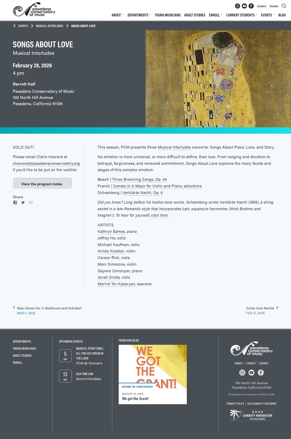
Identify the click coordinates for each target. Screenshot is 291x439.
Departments (22, 341)
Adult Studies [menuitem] (194, 14)
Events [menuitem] (266, 14)
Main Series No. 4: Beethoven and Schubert (49, 310)
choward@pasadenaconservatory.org (46, 163)
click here (159, 215)
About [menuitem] (116, 14)
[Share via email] (30, 202)
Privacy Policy (235, 403)
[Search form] (284, 6)
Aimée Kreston (111, 251)
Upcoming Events (71, 341)
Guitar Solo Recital (260, 310)
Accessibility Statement (262, 403)
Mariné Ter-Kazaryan (116, 284)
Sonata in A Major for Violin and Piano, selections (157, 186)
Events (23, 25)
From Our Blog (129, 340)
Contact (251, 363)
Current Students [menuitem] (240, 14)
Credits (263, 363)
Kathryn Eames (111, 231)
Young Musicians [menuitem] (168, 14)
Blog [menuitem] (282, 14)
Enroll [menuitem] (214, 14)
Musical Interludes (49, 25)
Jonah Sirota (109, 277)
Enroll (18, 362)
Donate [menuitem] (274, 5)
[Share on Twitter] (22, 202)
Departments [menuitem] (138, 14)
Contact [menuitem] (261, 5)
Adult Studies (22, 355)
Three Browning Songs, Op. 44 (139, 179)
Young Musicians (24, 348)
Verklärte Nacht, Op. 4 (143, 192)
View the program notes (41, 183)
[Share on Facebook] (15, 202)
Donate (239, 363)
